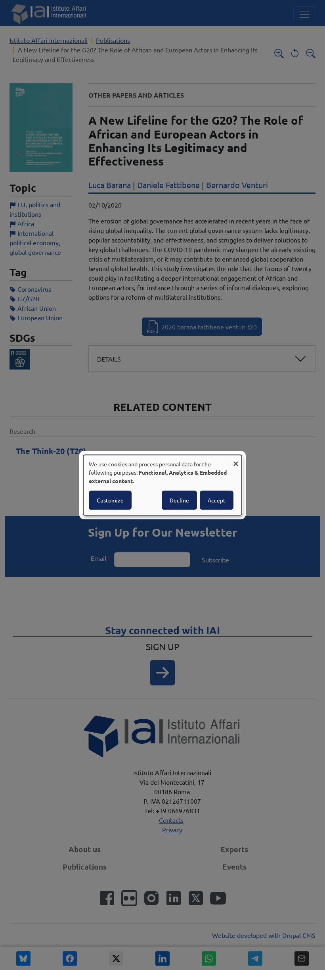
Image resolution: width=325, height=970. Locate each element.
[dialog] (162, 485)
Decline (179, 500)
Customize (110, 500)
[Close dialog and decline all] (236, 460)
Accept (217, 500)
